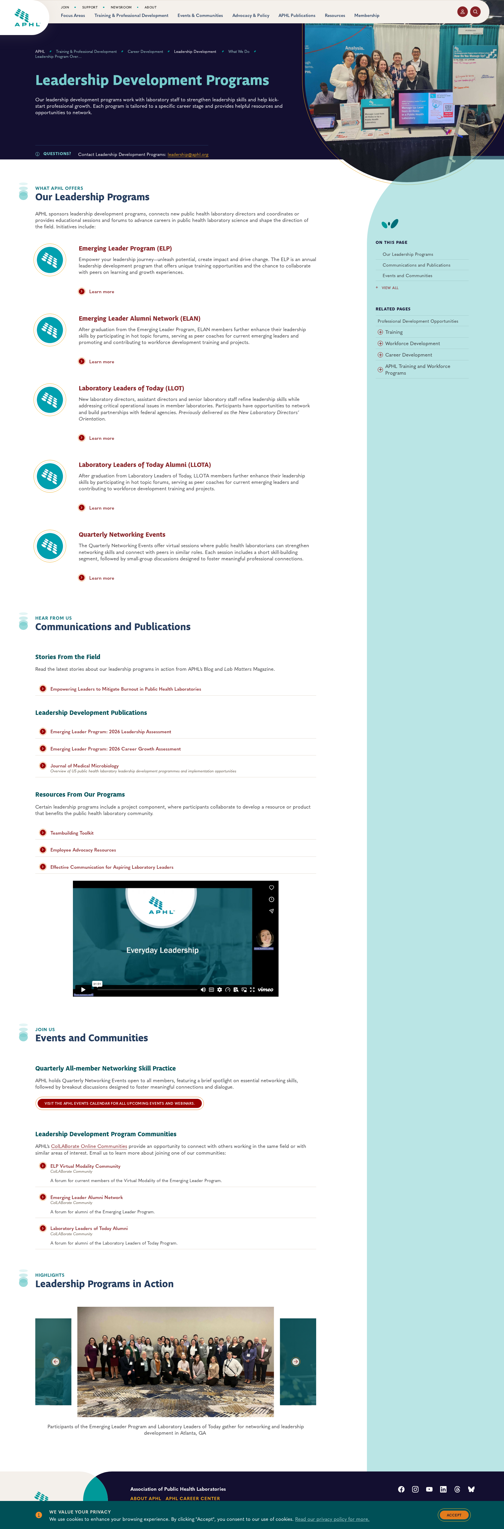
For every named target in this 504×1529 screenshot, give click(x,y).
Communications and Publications (416, 265)
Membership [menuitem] (366, 15)
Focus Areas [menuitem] (73, 15)
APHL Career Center (193, 1498)
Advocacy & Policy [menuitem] (250, 15)
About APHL (145, 1498)
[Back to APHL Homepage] (28, 17)
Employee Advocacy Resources (83, 850)
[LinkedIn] (443, 1490)
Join (65, 7)
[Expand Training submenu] (380, 332)
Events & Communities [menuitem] (200, 15)
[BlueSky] (471, 1490)
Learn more (101, 291)
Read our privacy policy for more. (332, 1518)
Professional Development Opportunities (418, 321)
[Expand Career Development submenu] (380, 355)
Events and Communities (407, 275)
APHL (40, 51)
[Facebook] (401, 1490)
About (151, 7)
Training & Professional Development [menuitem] (131, 15)
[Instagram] (415, 1490)
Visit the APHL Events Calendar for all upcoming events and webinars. (120, 1103)
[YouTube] (429, 1490)
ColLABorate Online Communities (89, 1145)
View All (390, 288)
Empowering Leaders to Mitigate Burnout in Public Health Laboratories (125, 689)
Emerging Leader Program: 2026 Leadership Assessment (110, 731)
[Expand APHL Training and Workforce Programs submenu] (380, 369)
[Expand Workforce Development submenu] (380, 343)
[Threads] (457, 1490)
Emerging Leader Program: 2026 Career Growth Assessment (115, 749)
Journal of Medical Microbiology (84, 765)
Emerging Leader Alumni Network (86, 1197)
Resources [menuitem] (335, 15)
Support (90, 7)
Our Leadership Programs (408, 254)
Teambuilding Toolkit (72, 833)
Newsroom (121, 7)
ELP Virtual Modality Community (85, 1166)
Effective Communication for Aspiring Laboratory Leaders (112, 867)
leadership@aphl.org (188, 154)
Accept (454, 1515)
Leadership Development (195, 51)
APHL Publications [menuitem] (297, 15)
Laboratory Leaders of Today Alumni (89, 1228)
